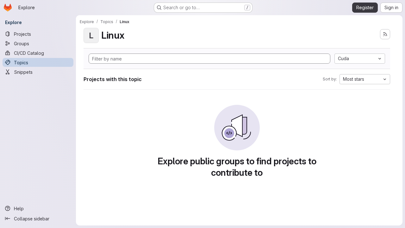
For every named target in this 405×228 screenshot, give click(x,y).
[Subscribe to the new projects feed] (385, 34)
